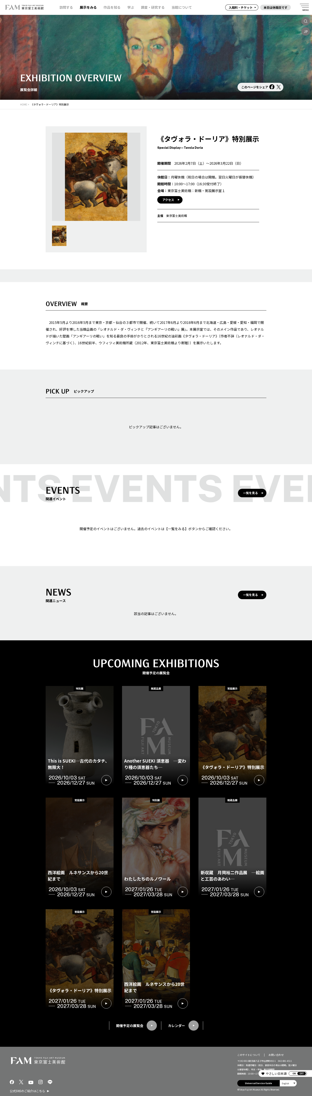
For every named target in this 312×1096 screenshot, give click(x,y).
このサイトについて (248, 1055)
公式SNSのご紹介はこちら (27, 1091)
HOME (23, 104)
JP (306, 31)
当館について (181, 7)
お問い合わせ (276, 1055)
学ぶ (130, 7)
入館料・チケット (241, 7)
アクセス (168, 200)
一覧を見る (250, 493)
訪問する (66, 7)
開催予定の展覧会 (129, 1025)
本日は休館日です (275, 7)
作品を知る (112, 7)
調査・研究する (153, 7)
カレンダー (176, 1025)
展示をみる (88, 7)
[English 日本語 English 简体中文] (288, 1083)
